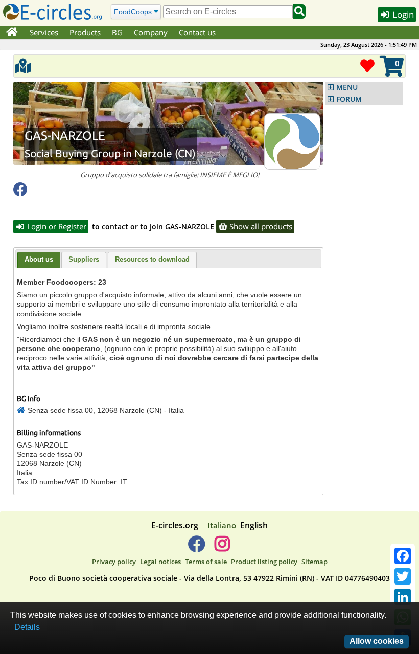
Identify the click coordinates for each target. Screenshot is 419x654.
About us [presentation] (39, 259)
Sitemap (314, 561)
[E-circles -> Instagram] (222, 547)
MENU (347, 87)
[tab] (38, 260)
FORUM (349, 99)
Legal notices (160, 561)
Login (402, 14)
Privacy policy (114, 561)
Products (85, 32)
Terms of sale (206, 561)
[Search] (299, 11)
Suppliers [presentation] (83, 259)
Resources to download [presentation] (152, 259)
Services (44, 32)
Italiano (221, 525)
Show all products (259, 226)
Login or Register (55, 226)
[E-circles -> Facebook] (196, 547)
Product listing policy (264, 561)
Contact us (197, 32)
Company (151, 32)
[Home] (12, 33)
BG (117, 32)
